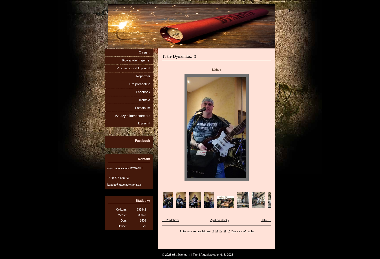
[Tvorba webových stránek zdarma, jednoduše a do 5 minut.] (189, 255)
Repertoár (143, 76)
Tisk (195, 254)
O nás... (144, 52)
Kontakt (144, 100)
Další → (266, 220)
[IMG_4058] (258, 207)
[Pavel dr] (209, 207)
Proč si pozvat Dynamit (133, 68)
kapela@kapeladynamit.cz (124, 184)
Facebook (143, 92)
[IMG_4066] (225, 207)
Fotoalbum (142, 108)
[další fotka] (264, 127)
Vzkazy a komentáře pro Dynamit (132, 119)
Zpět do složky (219, 220)
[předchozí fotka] (169, 127)
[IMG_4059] (243, 207)
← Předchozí (170, 220)
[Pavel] (195, 207)
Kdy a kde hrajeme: (136, 60)
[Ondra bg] (168, 207)
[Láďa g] (181, 207)
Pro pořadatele (139, 84)
